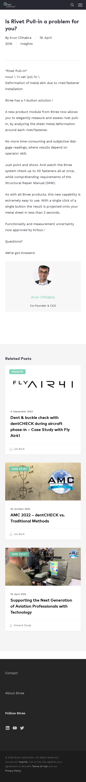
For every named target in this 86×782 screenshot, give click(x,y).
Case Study (19, 469)
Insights (26, 44)
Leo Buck (19, 448)
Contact (11, 673)
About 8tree (14, 693)
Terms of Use (40, 766)
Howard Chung (22, 625)
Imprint (23, 762)
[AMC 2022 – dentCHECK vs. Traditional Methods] (43, 501)
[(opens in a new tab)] (43, 409)
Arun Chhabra (20, 38)
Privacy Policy (13, 770)
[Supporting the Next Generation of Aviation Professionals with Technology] (43, 589)
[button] (80, 5)
